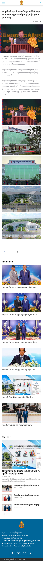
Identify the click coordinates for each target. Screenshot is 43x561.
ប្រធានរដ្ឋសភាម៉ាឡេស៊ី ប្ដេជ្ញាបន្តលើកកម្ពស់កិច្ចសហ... (27, 485)
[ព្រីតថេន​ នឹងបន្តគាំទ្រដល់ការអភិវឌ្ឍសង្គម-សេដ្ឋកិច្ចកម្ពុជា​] (7, 497)
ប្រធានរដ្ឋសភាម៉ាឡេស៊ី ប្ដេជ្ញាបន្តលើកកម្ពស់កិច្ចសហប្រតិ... (17, 425)
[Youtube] (24, 552)
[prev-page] (3, 514)
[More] (29, 252)
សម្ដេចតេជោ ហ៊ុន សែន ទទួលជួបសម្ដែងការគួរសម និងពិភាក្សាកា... (19, 287)
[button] (3, 2)
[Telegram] (18, 552)
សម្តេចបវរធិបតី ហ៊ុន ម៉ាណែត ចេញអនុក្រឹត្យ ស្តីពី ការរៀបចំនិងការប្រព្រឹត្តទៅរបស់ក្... (21, 472)
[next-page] (6, 514)
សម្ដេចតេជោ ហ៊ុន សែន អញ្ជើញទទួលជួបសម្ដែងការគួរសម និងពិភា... (20, 314)
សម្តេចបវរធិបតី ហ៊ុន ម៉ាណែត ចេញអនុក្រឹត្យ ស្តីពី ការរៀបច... (18, 397)
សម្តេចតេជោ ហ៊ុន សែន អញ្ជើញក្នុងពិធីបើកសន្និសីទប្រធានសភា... (19, 370)
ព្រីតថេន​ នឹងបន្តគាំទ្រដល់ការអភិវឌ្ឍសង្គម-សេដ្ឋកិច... (26, 495)
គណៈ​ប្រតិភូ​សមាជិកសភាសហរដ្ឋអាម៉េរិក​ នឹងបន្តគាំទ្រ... (27, 505)
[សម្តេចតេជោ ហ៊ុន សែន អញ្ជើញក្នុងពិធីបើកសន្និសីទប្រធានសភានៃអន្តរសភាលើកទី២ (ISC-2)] (21, 357)
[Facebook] (12, 552)
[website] (30, 552)
